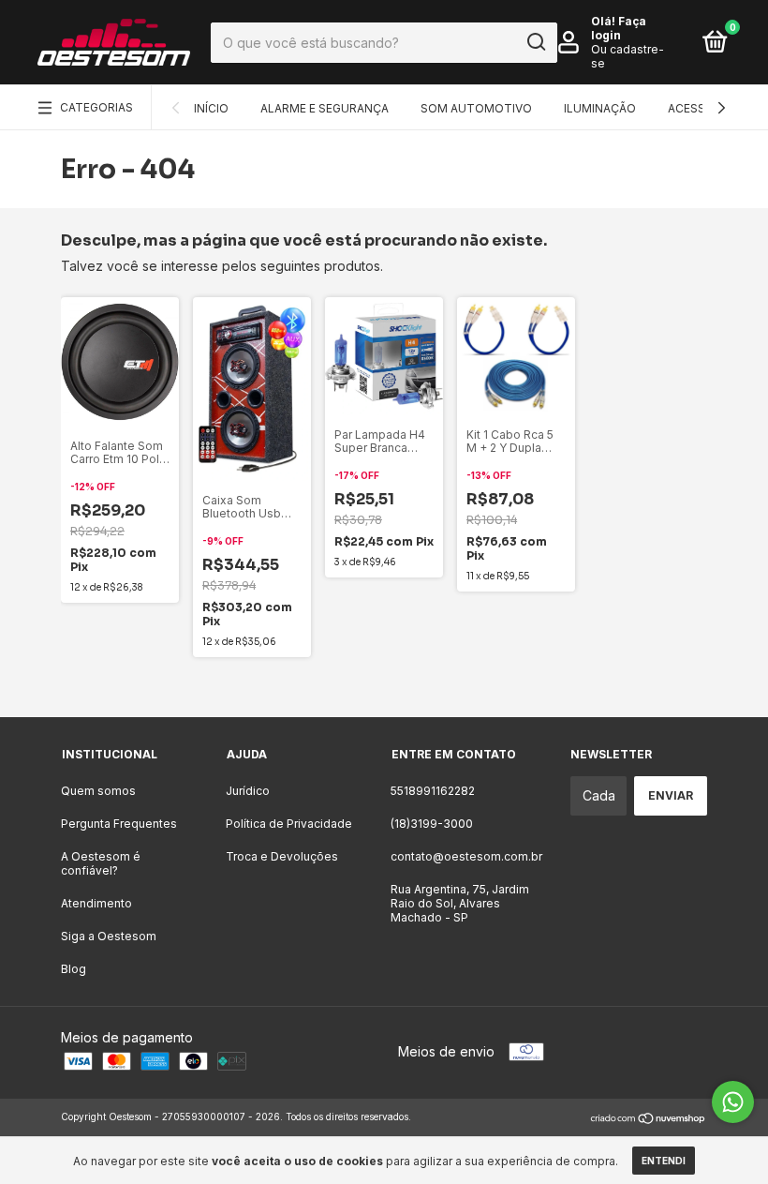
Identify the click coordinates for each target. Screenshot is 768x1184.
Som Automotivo (476, 108)
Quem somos (98, 791)
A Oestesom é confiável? (100, 863)
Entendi (664, 1160)
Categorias (96, 107)
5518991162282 (433, 791)
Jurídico (248, 791)
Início (211, 108)
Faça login (618, 28)
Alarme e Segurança (324, 108)
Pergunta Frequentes (119, 824)
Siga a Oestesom (108, 936)
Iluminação (600, 108)
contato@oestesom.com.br (466, 856)
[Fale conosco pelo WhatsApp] (733, 1102)
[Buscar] (535, 42)
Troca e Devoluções (282, 856)
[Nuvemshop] (648, 1119)
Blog (73, 969)
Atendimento (96, 903)
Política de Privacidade (289, 824)
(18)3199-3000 (432, 824)
